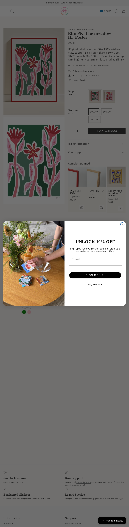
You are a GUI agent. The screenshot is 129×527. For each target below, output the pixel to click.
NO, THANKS (95, 285)
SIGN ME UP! (95, 275)
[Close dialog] (122, 224)
